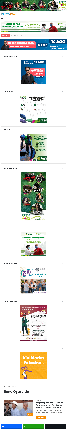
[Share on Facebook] (11, 426)
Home (6, 386)
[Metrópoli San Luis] (9, 13)
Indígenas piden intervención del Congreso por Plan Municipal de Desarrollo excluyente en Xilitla (49, 405)
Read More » (41, 417)
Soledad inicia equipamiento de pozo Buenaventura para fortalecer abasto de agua (32, 35)
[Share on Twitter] (55, 426)
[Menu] (2, 18)
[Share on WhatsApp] (33, 426)
